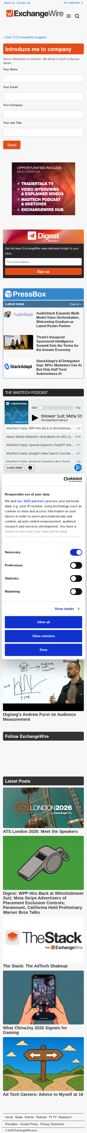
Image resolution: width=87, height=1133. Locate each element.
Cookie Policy (29, 1124)
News (19, 1117)
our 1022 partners (31, 501)
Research (65, 1117)
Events (29, 1117)
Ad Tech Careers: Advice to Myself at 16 (43, 1094)
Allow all (43, 622)
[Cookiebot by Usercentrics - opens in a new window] (63, 479)
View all (74, 304)
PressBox (11, 1124)
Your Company (13, 105)
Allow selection (43, 636)
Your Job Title (12, 123)
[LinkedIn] (37, 747)
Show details (64, 609)
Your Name (10, 69)
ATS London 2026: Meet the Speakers (40, 831)
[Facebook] (27, 747)
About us (9, 3)
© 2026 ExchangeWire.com (21, 1130)
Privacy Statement (52, 1124)
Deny (43, 650)
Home (9, 1117)
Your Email (10, 87)
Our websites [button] (72, 2)
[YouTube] (7, 747)
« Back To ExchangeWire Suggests (25, 37)
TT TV (53, 1117)
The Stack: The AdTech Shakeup (36, 966)
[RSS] (47, 747)
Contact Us (23, 3)
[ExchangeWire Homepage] (34, 14)
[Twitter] (17, 747)
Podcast (41, 1117)
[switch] (76, 565)
